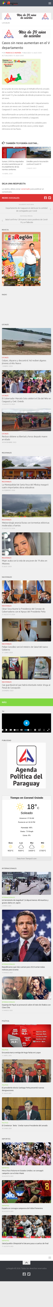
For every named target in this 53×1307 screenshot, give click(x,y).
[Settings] (35, 730)
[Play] (7, 730)
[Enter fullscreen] (48, 730)
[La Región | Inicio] (13, 3)
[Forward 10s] (11, 730)
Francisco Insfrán (13, 53)
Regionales (6, 481)
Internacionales (8, 897)
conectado (25, 189)
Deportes (5, 1168)
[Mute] (22, 730)
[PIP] (39, 730)
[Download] (44, 730)
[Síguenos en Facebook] (45, 197)
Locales (6, 23)
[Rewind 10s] (2, 730)
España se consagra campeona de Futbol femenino (22, 1208)
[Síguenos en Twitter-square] (49, 197)
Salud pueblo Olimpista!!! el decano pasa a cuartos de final (25, 1243)
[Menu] (50, 3)
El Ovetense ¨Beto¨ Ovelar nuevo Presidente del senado (25, 1126)
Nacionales (7, 606)
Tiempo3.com (31, 858)
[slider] (14, 730)
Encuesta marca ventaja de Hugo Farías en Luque (21, 1053)
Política (5, 1050)
